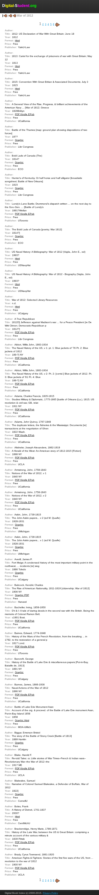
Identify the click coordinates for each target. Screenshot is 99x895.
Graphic (19, 140)
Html (17, 40)
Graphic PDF (22, 595)
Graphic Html (22, 720)
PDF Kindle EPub (24, 114)
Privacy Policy (50, 893)
